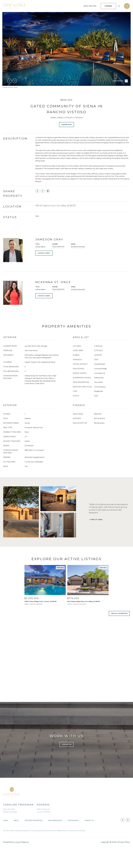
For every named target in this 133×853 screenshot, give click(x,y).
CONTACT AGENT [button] (44, 253)
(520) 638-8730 (58, 247)
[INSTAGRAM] (123, 820)
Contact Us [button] (66, 744)
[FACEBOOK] (128, 820)
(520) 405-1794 (90, 6)
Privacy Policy (124, 842)
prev (9, 81)
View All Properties (119, 613)
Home (5, 820)
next (14, 81)
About (16, 820)
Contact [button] (108, 6)
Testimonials (73, 820)
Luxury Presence (21, 842)
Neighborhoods (55, 820)
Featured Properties (33, 820)
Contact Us (89, 820)
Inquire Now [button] (66, 124)
